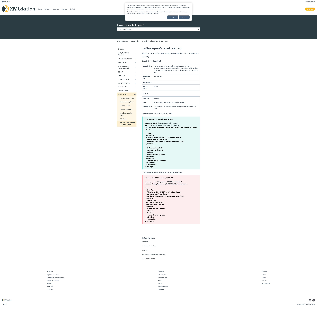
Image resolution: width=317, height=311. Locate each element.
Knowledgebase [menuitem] (163, 286)
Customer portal (310, 1)
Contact (72, 9)
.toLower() (144, 250)
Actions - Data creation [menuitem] (127, 98)
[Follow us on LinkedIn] (310, 300)
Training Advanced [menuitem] (126, 109)
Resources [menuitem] (161, 271)
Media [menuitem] (160, 283)
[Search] (198, 29)
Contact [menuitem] (264, 280)
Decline (184, 17)
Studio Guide (135, 41)
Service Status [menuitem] (266, 283)
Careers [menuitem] (264, 274)
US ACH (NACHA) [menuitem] (124, 83)
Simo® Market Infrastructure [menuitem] (55, 277)
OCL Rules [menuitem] (123, 119)
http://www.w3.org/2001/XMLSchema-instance (169, 184)
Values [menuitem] (264, 277)
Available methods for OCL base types (154, 41)
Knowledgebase (122, 41)
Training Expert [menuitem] (125, 105)
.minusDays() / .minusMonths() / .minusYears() (154, 254)
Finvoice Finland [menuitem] (123, 79)
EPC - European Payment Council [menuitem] (123, 67)
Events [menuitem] (160, 280)
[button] (135, 53)
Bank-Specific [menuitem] (122, 87)
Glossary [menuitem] (121, 49)
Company (64, 9)
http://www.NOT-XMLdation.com (169, 182)
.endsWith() (145, 241)
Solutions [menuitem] (50, 271)
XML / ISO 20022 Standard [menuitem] (123, 54)
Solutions (47, 9)
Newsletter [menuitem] (161, 289)
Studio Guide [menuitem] (122, 94)
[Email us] (313, 300)
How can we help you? (130, 25)
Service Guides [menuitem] (123, 90)
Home (40, 9)
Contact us (310, 9)
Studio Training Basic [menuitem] (127, 102)
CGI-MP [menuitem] (120, 72)
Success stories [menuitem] (162, 277)
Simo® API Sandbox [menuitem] (53, 280)
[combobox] (157, 29)
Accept (172, 17)
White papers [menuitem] (162, 274)
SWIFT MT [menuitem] (121, 75)
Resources (56, 9)
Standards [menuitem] (50, 286)
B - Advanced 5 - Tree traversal (150, 246)
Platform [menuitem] (49, 283)
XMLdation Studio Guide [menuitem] (126, 114)
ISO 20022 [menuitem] (50, 289)
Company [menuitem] (264, 271)
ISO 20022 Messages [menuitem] (125, 58)
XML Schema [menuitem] (122, 62)
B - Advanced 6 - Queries (148, 258)
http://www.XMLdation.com (167, 123)
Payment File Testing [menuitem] (53, 274)
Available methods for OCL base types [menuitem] (127, 123)
